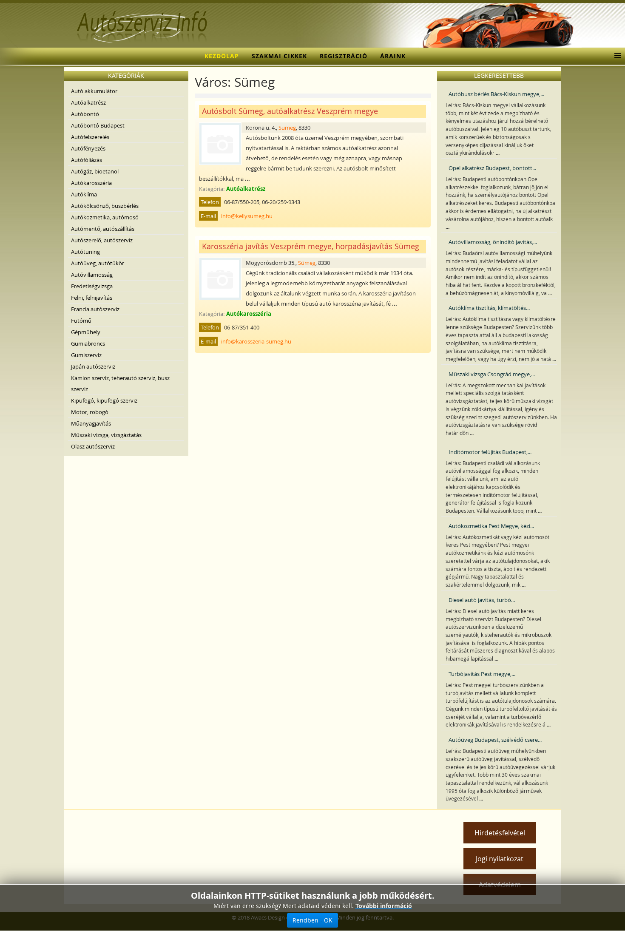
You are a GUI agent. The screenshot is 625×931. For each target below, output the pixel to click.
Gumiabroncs (88, 343)
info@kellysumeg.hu (247, 216)
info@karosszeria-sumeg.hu (256, 341)
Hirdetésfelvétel (499, 832)
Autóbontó (85, 114)
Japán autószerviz (93, 366)
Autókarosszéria (91, 183)
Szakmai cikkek (279, 56)
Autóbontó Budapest (98, 125)
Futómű (81, 320)
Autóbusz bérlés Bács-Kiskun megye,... (496, 94)
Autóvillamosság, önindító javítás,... (493, 242)
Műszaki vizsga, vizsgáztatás (106, 435)
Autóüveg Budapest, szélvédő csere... (495, 740)
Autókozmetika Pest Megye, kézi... (491, 526)
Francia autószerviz (95, 309)
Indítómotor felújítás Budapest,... (490, 452)
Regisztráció (343, 56)
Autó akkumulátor (94, 91)
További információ (383, 906)
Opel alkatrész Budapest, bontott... (492, 168)
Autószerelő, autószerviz (102, 240)
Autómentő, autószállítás (102, 229)
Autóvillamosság (92, 274)
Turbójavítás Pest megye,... (482, 674)
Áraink (393, 56)
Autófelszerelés (90, 137)
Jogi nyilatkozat (499, 858)
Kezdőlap (222, 56)
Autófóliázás (86, 160)
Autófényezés (88, 148)
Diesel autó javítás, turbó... (482, 600)
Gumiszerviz (86, 355)
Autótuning (85, 251)
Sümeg (287, 127)
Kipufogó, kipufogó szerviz (104, 400)
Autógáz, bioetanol (95, 171)
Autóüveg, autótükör (97, 263)
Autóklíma (84, 194)
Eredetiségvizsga (92, 286)
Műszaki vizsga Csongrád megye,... (492, 374)
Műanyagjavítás (91, 423)
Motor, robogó (89, 412)
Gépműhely (85, 332)
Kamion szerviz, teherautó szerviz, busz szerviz (120, 383)
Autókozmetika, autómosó (105, 217)
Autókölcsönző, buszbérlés (105, 206)
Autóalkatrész (88, 102)
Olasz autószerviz (93, 446)
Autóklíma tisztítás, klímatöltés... (489, 308)
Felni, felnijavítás (91, 297)
